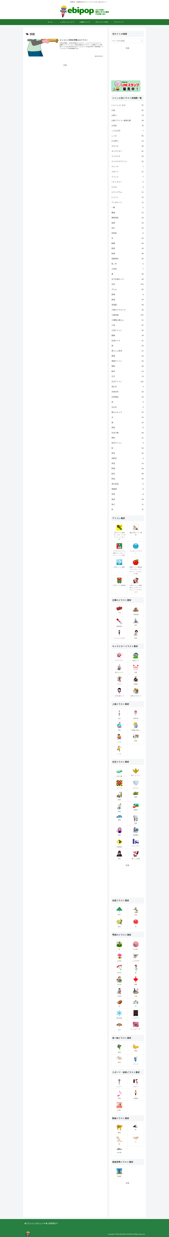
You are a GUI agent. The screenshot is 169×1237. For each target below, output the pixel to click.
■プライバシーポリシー (34, 1223)
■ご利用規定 (51, 1223)
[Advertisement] (65, 80)
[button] (142, 41)
